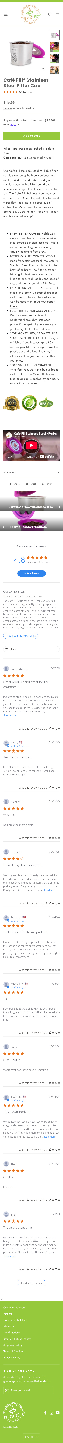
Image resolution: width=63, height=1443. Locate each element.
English (29, 1437)
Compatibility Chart (41, 158)
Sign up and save (18, 1371)
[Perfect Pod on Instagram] (51, 1412)
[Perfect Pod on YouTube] (58, 1412)
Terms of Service (13, 1351)
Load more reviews (31, 1283)
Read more (10, 715)
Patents (7, 1314)
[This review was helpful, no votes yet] (50, 728)
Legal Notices (11, 1332)
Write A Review (31, 573)
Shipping (7, 107)
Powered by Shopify (10, 1427)
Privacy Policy (11, 1357)
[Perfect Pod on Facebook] (45, 1412)
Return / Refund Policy (17, 1339)
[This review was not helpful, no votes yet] (56, 728)
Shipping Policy (12, 1345)
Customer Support (14, 1307)
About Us (8, 1326)
